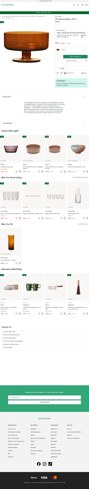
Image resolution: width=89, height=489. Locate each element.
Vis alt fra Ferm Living (79, 177)
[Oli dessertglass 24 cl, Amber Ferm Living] (26, 46)
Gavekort (33, 453)
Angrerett (10, 456)
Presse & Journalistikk (73, 438)
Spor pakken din (12, 435)
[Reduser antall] (56, 56)
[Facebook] (39, 464)
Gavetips (53, 447)
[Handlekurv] (82, 5)
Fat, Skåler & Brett (24, 16)
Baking (32, 435)
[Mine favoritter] (78, 5)
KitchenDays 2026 (56, 453)
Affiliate (69, 435)
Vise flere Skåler (7, 347)
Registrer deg (83, 36)
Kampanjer (54, 435)
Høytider (53, 444)
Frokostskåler (40, 16)
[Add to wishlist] (16, 171)
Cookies (10, 450)
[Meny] (86, 5)
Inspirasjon (54, 432)
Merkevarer (54, 429)
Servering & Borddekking (9, 16)
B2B (9, 453)
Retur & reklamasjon (13, 438)
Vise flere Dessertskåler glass (11, 334)
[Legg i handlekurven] (20, 171)
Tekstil (32, 444)
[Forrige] (3, 47)
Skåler (33, 16)
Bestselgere (54, 441)
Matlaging (33, 429)
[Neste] (50, 47)
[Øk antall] (61, 56)
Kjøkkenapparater (35, 432)
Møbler (33, 441)
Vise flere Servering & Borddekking (13, 341)
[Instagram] (44, 464)
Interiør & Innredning (36, 450)
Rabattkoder (54, 456)
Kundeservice (12, 429)
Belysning (33, 447)
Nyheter (53, 438)
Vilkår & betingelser (13, 444)
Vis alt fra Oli (81, 224)
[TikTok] (50, 464)
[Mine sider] (74, 5)
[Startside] (7, 4)
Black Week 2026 (55, 450)
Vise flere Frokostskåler (9, 338)
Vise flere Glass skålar (9, 331)
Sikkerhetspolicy (12, 447)
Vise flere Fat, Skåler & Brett (11, 344)
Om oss (69, 429)
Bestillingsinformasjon (14, 432)
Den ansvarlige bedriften (74, 432)
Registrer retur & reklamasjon (16, 441)
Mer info (83, 73)
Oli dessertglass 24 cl (8, 18)
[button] (58, 24)
